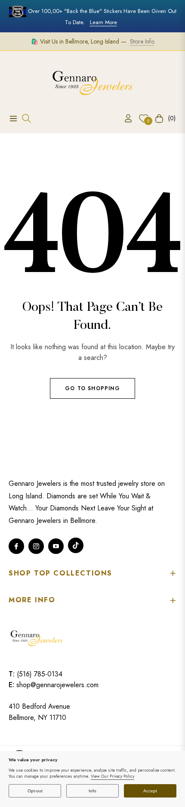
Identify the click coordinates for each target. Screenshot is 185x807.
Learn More (103, 22)
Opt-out (35, 790)
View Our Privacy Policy (112, 776)
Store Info (142, 41)
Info (92, 790)
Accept (150, 790)
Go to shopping (92, 388)
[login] (124, 118)
